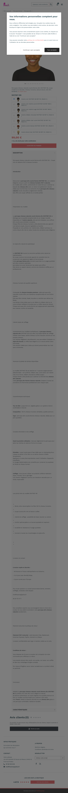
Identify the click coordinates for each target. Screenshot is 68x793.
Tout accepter (52, 50)
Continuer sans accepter (31, 50)
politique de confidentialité (35, 40)
